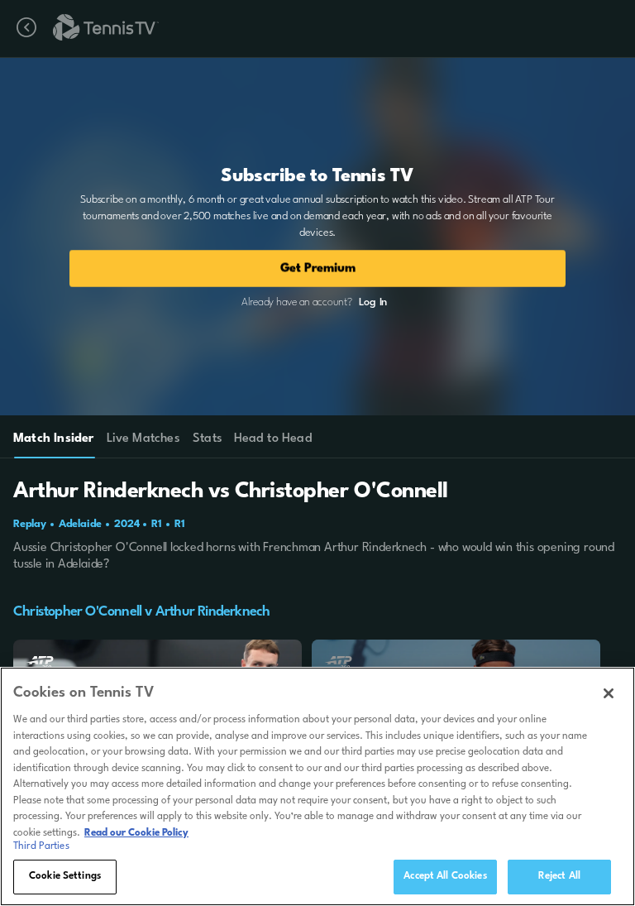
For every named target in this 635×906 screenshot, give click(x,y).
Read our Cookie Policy (136, 833)
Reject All (559, 876)
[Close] (608, 693)
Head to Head (273, 439)
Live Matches (142, 439)
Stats (207, 439)
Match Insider (53, 439)
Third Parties (41, 846)
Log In (373, 302)
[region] (317, 786)
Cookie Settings (65, 876)
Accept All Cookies (444, 876)
